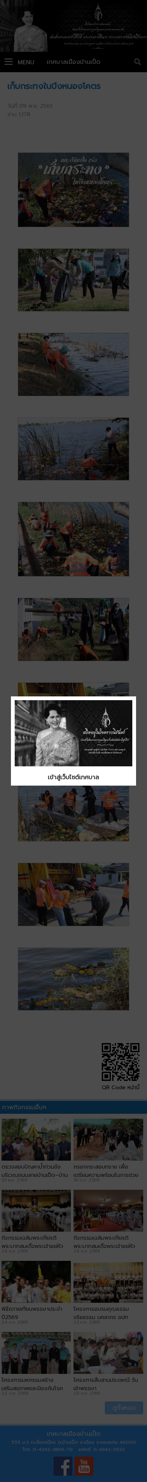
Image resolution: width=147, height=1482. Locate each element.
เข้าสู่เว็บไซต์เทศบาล (73, 777)
